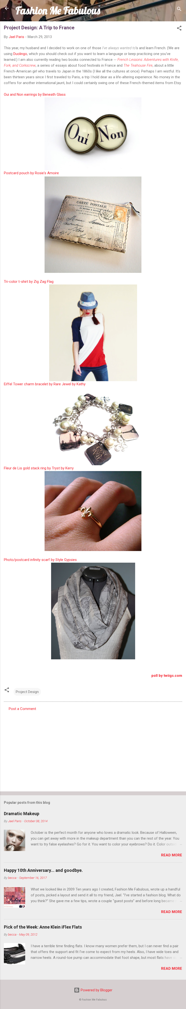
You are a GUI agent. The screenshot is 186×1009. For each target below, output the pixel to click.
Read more (171, 855)
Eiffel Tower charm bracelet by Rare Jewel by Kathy (44, 384)
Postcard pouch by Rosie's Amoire (31, 173)
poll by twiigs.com (166, 675)
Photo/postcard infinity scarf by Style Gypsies (40, 560)
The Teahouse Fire (138, 65)
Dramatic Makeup (21, 813)
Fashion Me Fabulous (58, 10)
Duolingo (20, 54)
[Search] (179, 9)
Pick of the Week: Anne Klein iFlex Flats (43, 927)
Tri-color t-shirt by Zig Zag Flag (29, 281)
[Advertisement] (93, 750)
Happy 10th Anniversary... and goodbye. (43, 870)
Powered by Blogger (96, 990)
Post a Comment (22, 709)
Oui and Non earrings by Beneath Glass (35, 94)
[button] (179, 29)
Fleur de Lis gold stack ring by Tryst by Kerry (39, 468)
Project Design (27, 692)
